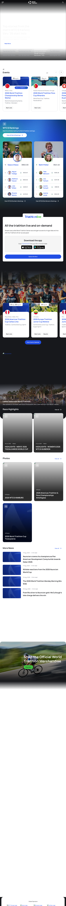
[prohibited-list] (46, 611)
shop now (28, 650)
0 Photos (38, 489)
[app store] (26, 247)
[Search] (63, 2)
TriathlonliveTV (26, 243)
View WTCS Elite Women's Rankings (46, 201)
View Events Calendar (33, 342)
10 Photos (7, 533)
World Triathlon (32, 2)
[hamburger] (2, 2)
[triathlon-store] (12, 643)
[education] (20, 365)
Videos (14, 443)
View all (57, 409)
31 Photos (7, 494)
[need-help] (15, 611)
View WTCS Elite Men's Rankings (14, 201)
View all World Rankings (14, 135)
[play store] (39, 247)
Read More (8, 43)
